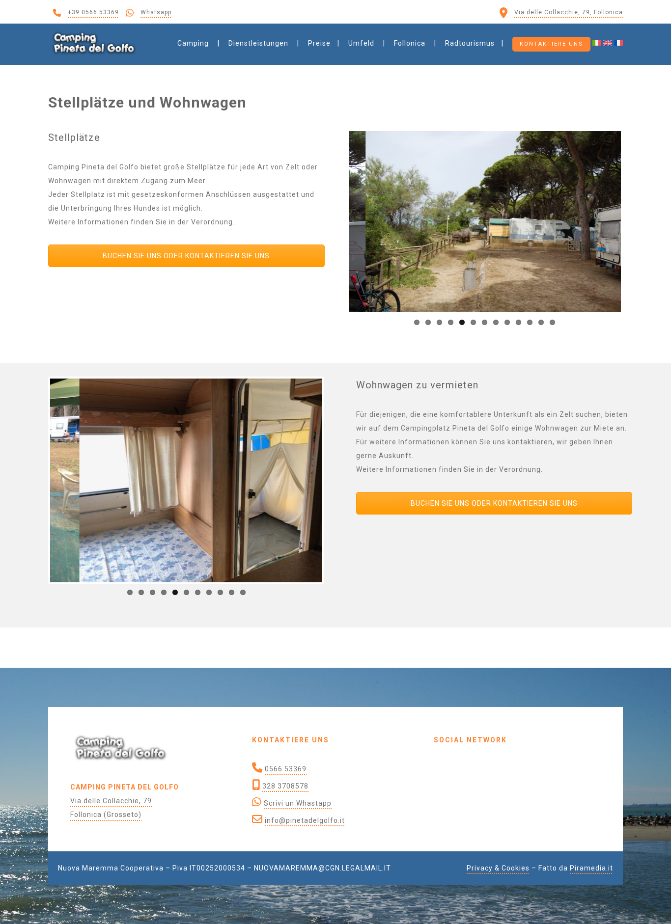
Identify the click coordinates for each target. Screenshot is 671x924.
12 (541, 322)
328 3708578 (285, 786)
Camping (193, 43)
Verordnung (212, 222)
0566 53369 (286, 769)
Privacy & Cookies (498, 868)
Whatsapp (155, 12)
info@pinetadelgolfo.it (305, 820)
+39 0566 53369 (93, 12)
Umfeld (361, 43)
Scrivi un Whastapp (298, 803)
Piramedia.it (591, 868)
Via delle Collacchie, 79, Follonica (568, 12)
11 (529, 322)
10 (518, 322)
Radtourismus (470, 43)
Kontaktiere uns (551, 44)
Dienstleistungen (258, 43)
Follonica (409, 43)
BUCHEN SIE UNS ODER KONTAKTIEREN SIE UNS (186, 256)
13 (552, 322)
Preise (319, 43)
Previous (334, 221)
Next (635, 221)
